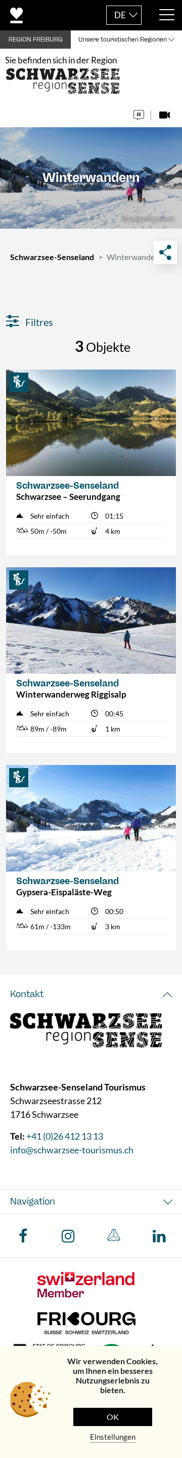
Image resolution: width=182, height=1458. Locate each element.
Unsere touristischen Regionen (122, 39)
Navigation (32, 1201)
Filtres (38, 322)
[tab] (91, 994)
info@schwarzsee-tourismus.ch (71, 1149)
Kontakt (26, 994)
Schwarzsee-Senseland (52, 257)
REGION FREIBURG (36, 39)
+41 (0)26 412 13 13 (64, 1136)
